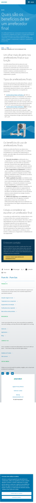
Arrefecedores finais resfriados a (15, 95)
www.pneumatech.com (18, 397)
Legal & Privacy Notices (18, 386)
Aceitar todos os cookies (16, 493)
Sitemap (18, 395)
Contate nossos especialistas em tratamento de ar (15, 258)
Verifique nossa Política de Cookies (10, 489)
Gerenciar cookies (18, 390)
